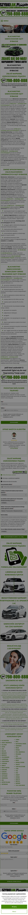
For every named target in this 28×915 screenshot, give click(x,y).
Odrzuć (14, 911)
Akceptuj (14, 906)
